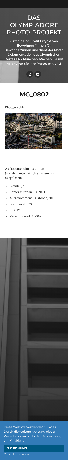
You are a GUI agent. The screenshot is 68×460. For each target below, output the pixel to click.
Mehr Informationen (16, 453)
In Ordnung (16, 448)
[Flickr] (37, 74)
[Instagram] (29, 74)
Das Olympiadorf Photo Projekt (34, 25)
